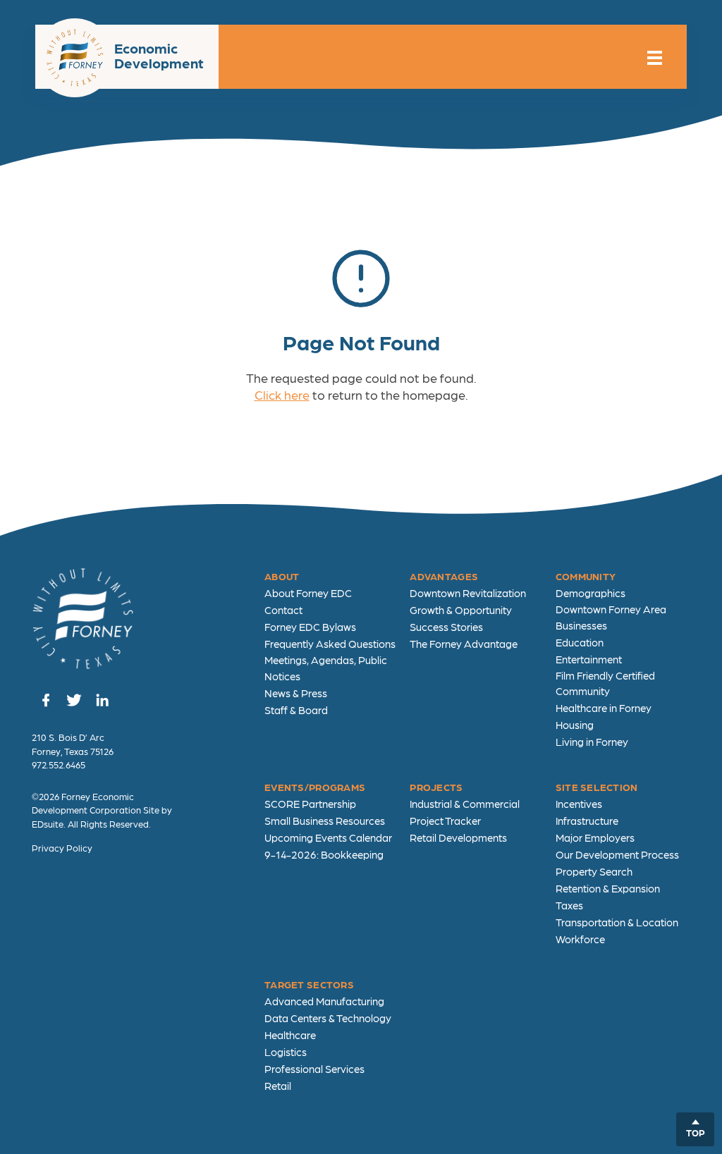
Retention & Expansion (608, 888)
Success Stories (446, 626)
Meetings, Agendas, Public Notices (325, 667)
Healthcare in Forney (603, 707)
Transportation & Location (617, 922)
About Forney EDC (308, 593)
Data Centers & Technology (327, 1018)
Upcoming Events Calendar (328, 837)
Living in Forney (592, 741)
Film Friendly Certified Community (605, 683)
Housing (575, 724)
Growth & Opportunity (461, 609)
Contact (283, 609)
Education (580, 642)
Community (586, 576)
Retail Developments (458, 837)
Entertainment (589, 659)
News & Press (295, 693)
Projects (436, 786)
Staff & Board (296, 710)
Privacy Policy (62, 847)
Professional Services (314, 1068)
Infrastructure (587, 820)
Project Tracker (445, 820)
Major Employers (595, 837)
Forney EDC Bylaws (310, 626)
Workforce (580, 939)
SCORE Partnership (310, 803)
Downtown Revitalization (468, 593)
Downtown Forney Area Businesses (611, 617)
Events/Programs (314, 786)
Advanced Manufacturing (324, 1001)
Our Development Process (617, 854)
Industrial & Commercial (465, 803)
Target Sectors (309, 984)
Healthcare (290, 1035)
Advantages (444, 576)
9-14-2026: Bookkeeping (324, 854)
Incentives (579, 803)
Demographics (590, 593)
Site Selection (597, 786)
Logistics (285, 1051)
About (281, 576)
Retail (277, 1085)
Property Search (594, 871)
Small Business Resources (324, 820)
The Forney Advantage (464, 643)
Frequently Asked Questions (330, 643)
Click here (282, 394)
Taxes (569, 905)
